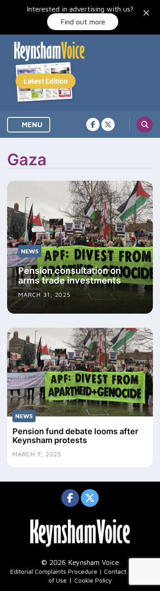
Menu (31, 124)
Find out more (82, 22)
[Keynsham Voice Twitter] (108, 124)
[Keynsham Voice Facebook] (93, 124)
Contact (115, 571)
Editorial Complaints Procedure (53, 571)
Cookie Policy (93, 580)
